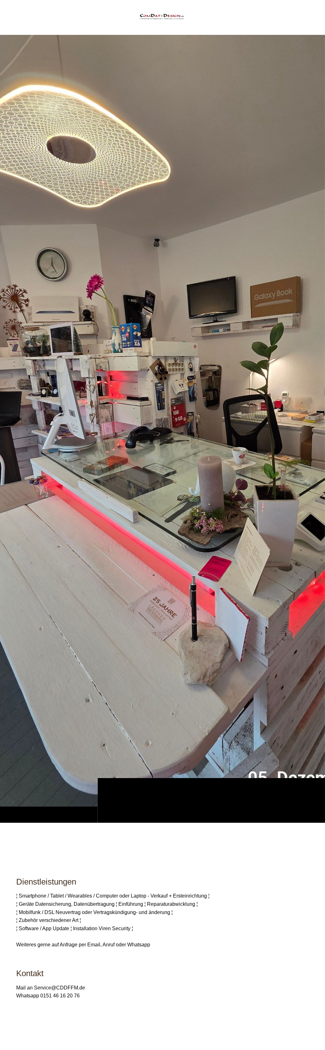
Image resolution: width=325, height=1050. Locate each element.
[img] (162, 428)
